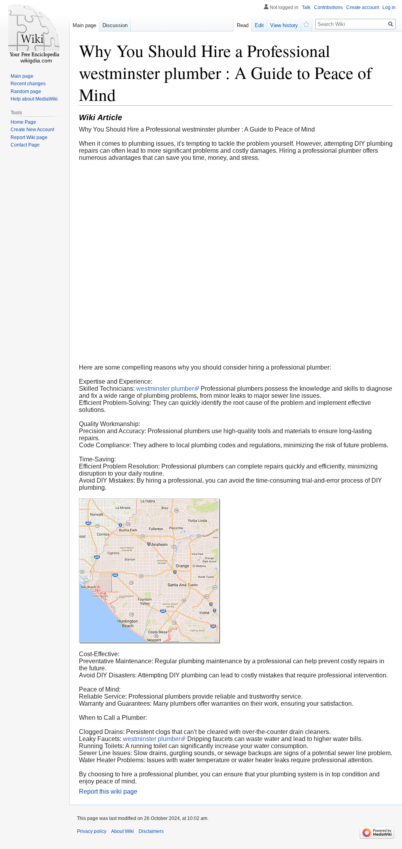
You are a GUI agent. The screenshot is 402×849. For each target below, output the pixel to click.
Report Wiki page (29, 137)
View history (284, 25)
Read (243, 25)
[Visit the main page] (34, 31)
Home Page (23, 122)
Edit (259, 25)
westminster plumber (165, 388)
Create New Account (32, 129)
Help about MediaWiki (34, 99)
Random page (26, 91)
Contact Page (25, 145)
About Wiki (122, 831)
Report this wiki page (108, 791)
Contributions (328, 7)
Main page (84, 25)
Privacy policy (91, 831)
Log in (389, 7)
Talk (306, 7)
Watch (306, 23)
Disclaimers (151, 831)
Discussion (115, 25)
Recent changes (28, 83)
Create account (362, 7)
